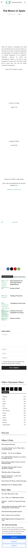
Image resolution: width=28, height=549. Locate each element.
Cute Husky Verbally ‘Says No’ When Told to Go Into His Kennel (13, 448)
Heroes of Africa (15, 318)
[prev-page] (3, 326)
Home (3, 6)
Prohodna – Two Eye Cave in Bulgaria (11, 453)
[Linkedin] (11, 389)
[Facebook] (8, 268)
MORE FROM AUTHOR (19, 276)
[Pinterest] (15, 268)
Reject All (14, 545)
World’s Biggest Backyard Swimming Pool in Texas (13, 519)
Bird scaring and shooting (8, 444)
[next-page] (5, 326)
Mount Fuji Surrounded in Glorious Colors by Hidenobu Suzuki (13, 462)
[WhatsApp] (18, 268)
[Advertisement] (14, 31)
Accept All (14, 537)
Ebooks (7, 6)
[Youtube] (20, 389)
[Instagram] (7, 389)
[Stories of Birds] (5, 290)
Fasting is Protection (16, 296)
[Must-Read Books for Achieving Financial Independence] (5, 284)
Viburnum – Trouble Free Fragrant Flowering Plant (13, 501)
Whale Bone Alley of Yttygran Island (11, 472)
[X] (11, 268)
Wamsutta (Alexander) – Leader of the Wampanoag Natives (11, 476)
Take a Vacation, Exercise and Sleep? (11, 515)
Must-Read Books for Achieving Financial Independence (16, 282)
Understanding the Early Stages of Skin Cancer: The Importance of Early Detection (14, 507)
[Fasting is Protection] (5, 297)
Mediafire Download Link (14, 189)
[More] (22, 268)
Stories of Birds (15, 288)
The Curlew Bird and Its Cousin (10, 494)
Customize (14, 541)
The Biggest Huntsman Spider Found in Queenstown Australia (12, 467)
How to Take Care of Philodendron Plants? (13, 497)
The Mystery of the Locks (17, 303)
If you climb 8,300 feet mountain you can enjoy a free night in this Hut (14, 457)
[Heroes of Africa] (5, 320)
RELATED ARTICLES (7, 276)
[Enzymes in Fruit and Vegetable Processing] (5, 313)
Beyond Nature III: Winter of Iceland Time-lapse (14, 481)
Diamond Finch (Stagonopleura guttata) (12, 511)
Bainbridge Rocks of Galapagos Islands (12, 484)
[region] (14, 535)
